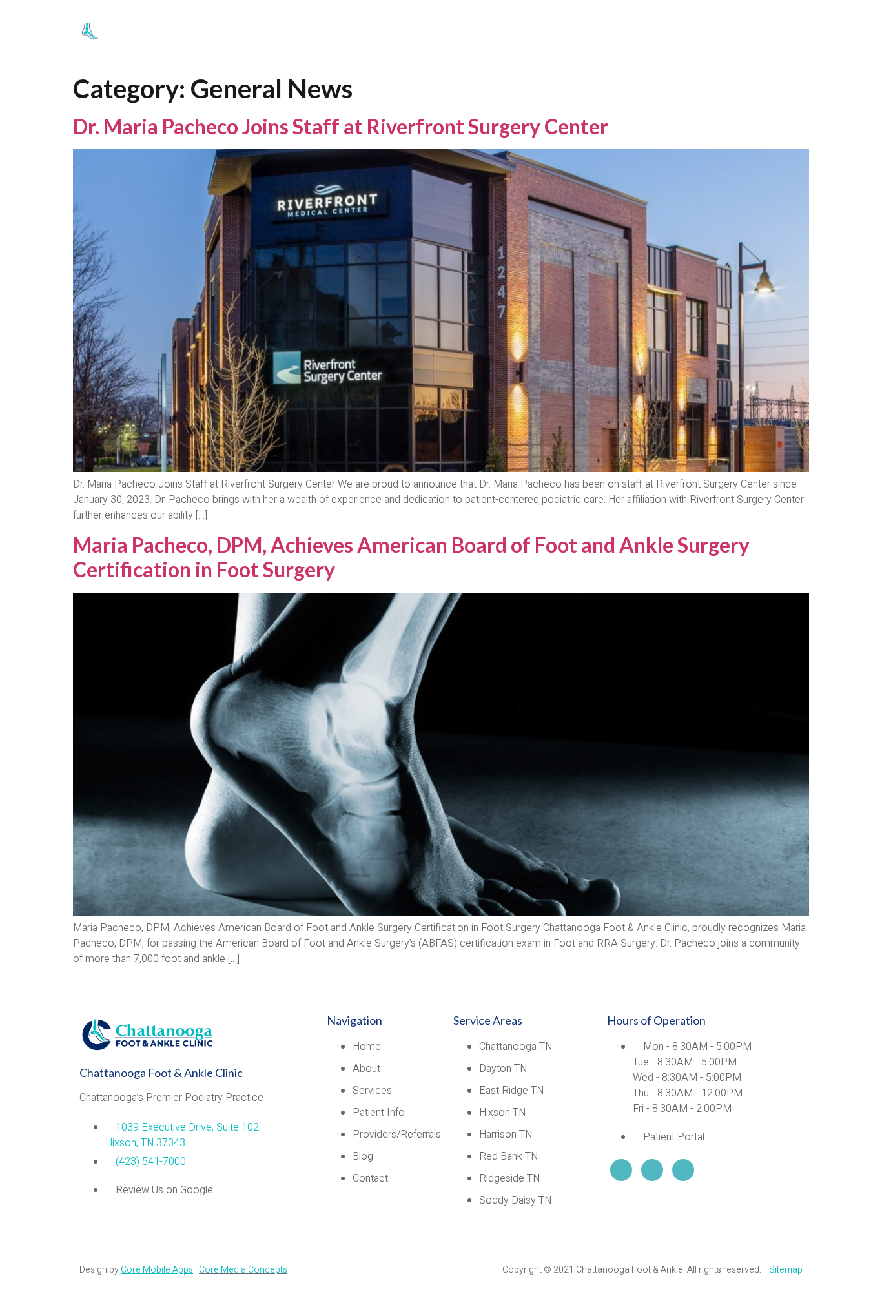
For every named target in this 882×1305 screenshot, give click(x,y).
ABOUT (294, 34)
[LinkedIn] (621, 1170)
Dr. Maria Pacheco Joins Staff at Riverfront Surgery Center (340, 126)
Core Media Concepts (243, 1270)
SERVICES (366, 34)
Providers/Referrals (600, 34)
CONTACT (774, 34)
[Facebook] (683, 1170)
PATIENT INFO (471, 34)
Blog (705, 34)
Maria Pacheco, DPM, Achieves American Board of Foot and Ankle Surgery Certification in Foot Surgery (411, 557)
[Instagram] (652, 1170)
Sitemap (786, 1270)
